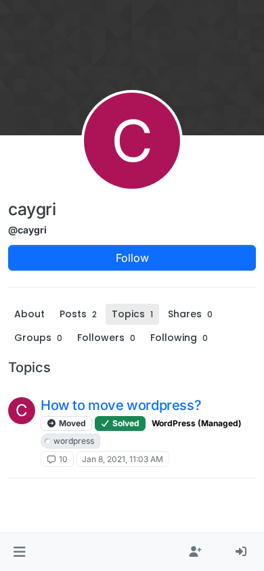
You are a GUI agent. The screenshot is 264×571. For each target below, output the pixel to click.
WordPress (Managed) (197, 423)
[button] (19, 552)
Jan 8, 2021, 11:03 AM (122, 459)
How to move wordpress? (121, 405)
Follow (132, 258)
